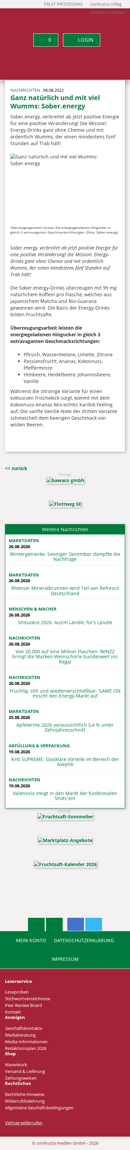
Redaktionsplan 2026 (25, 1048)
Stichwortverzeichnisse (27, 999)
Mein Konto (31, 940)
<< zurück (16, 468)
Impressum (65, 959)
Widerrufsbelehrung (25, 1101)
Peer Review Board (23, 1005)
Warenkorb (16, 1065)
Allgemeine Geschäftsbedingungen (39, 1108)
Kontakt (13, 1012)
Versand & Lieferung (25, 1071)
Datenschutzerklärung (84, 940)
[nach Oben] (36, 924)
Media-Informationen (26, 1042)
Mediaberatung (20, 1035)
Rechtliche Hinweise (24, 1094)
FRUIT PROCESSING (63, 4)
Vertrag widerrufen (23, 1123)
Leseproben (17, 992)
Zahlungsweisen (21, 1078)
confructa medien (107, 12)
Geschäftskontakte (23, 1028)
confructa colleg (106, 4)
